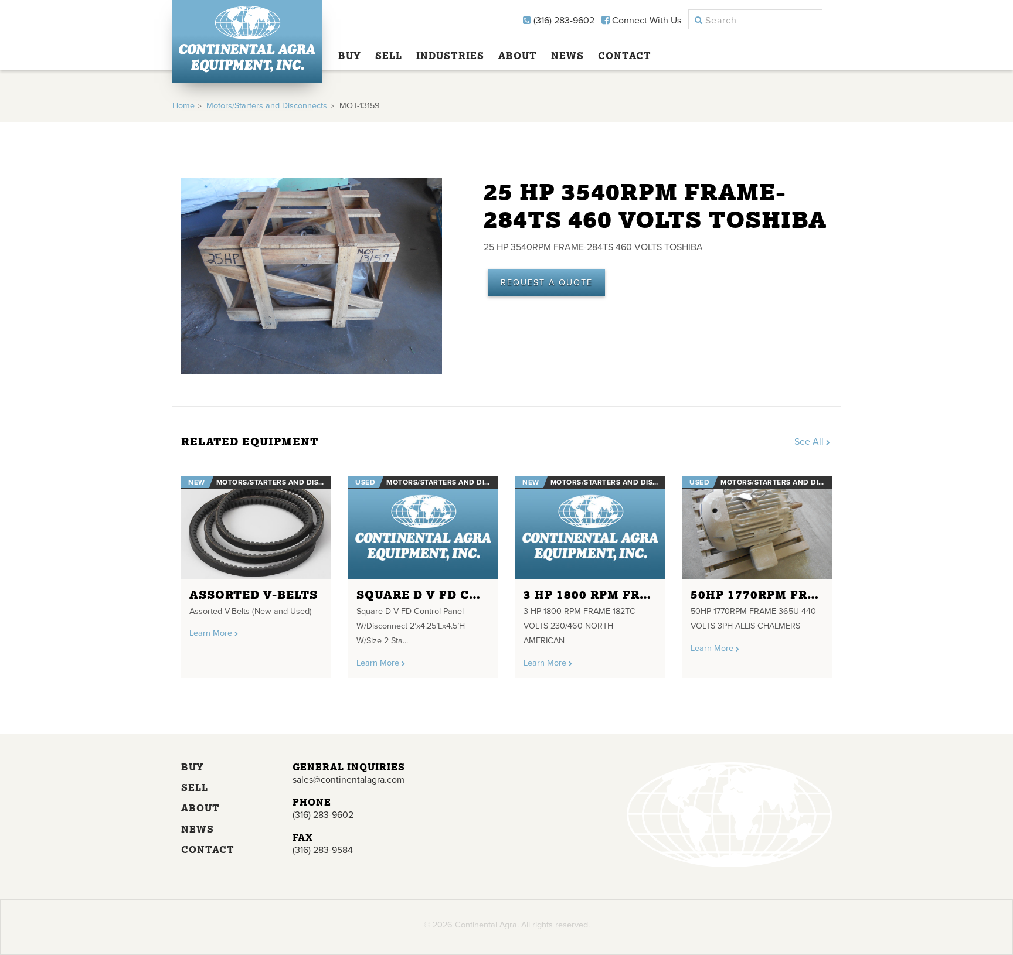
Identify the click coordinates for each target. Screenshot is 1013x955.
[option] (255, 572)
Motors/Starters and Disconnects (266, 106)
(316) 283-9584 (323, 850)
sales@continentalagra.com (348, 780)
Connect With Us (645, 20)
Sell (388, 55)
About (517, 55)
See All (810, 442)
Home (183, 106)
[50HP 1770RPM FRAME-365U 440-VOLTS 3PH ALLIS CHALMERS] (757, 527)
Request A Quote (547, 283)
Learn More (211, 633)
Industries (450, 55)
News (567, 55)
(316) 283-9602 (562, 20)
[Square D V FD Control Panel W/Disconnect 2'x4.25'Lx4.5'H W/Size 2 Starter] (423, 527)
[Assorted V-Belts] (256, 527)
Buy (349, 55)
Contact (624, 55)
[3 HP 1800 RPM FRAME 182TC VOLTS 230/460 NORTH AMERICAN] (590, 527)
